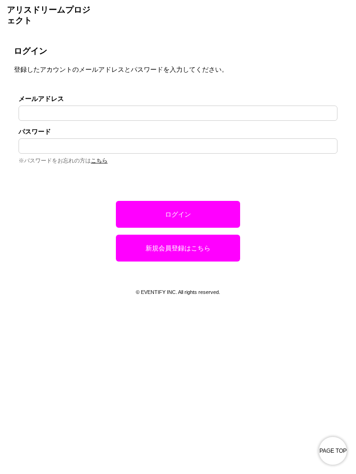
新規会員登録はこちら (178, 248)
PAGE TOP (333, 451)
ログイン (178, 214)
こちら (99, 160)
